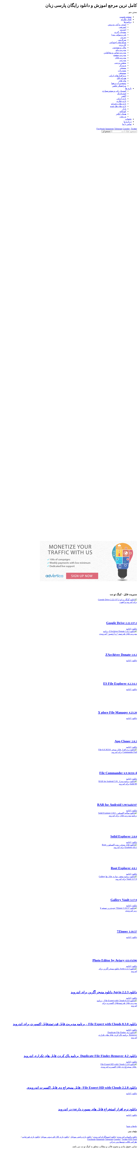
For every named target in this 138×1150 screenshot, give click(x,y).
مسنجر (123, 68)
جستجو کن (106, 131)
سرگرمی (122, 40)
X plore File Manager (117, 718)
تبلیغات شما (131, 1148)
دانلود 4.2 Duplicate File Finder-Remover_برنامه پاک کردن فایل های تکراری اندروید (80, 1067)
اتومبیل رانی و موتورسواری (114, 91)
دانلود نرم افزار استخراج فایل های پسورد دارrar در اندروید (97, 1131)
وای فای (122, 81)
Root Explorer (124, 876)
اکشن (123, 96)
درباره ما (128, 121)
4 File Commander (118, 781)
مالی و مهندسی (119, 47)
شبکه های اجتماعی (117, 42)
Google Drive (121, 623)
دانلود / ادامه (131, 629)
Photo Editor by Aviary (114, 971)
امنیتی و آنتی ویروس (117, 24)
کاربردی (122, 45)
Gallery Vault (124, 908)
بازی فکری (121, 101)
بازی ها (128, 88)
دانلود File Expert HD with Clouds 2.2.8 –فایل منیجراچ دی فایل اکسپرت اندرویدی (82, 1099)
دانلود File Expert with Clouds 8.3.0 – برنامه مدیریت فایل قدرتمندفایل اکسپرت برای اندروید (75, 1035)
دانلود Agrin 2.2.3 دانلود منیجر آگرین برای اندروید (104, 1003)
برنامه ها (128, 22)
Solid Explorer (123, 845)
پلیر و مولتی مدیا (118, 35)
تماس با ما (127, 124)
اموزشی (122, 27)
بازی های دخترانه (118, 104)
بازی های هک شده (118, 106)
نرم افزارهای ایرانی (117, 75)
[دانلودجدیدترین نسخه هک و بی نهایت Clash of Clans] (69, 267)
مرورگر (122, 65)
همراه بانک (121, 78)
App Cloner (126, 749)
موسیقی (122, 73)
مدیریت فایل (120, 58)
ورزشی (122, 116)
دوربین (123, 37)
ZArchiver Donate (121, 654)
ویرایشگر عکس (119, 86)
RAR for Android (117, 813)
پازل (124, 109)
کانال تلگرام (126, 19)
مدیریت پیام (121, 50)
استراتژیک (121, 93)
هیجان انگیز (121, 114)
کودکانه (123, 111)
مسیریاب (122, 70)
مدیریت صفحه (119, 55)
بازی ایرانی (121, 98)
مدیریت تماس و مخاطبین (115, 52)
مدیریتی (122, 60)
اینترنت (123, 29)
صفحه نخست (126, 17)
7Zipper (127, 940)
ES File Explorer (120, 686)
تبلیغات (128, 119)
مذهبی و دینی (120, 63)
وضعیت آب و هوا (118, 83)
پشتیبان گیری (120, 32)
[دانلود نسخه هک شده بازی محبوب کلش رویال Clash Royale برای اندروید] (69, 540)
